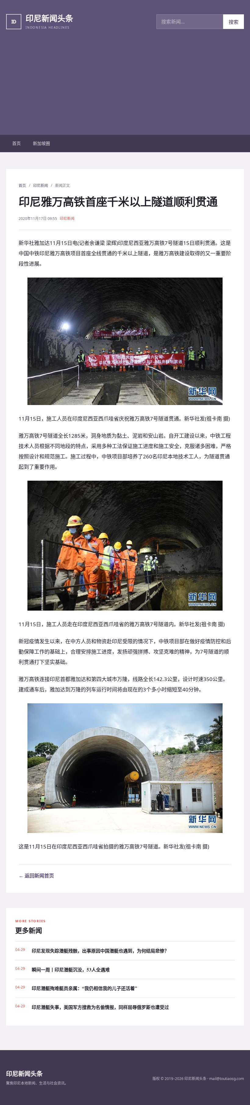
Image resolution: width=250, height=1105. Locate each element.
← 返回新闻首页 (36, 875)
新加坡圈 (41, 143)
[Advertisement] (125, 89)
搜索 (233, 22)
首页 (16, 143)
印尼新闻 (40, 185)
